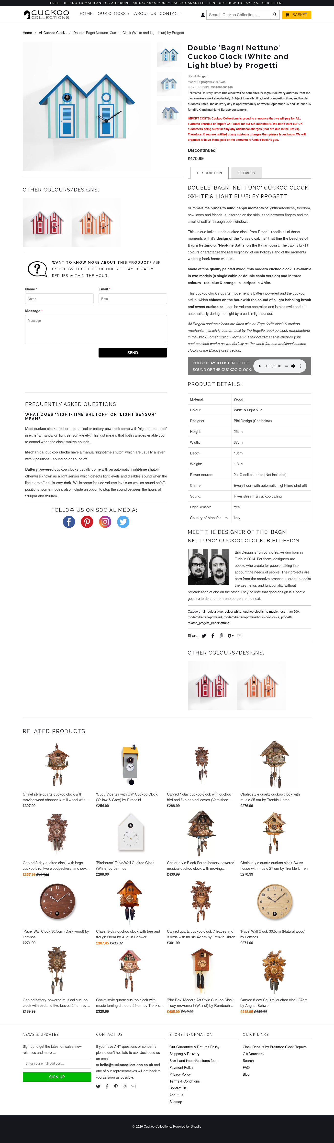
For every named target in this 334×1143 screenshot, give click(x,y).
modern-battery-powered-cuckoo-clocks (251, 617)
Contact (170, 14)
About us (176, 1094)
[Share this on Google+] (229, 635)
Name (31, 289)
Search (248, 1060)
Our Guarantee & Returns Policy (194, 1046)
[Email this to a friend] (238, 635)
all (204, 611)
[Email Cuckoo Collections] (133, 1086)
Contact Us (178, 1087)
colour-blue (215, 611)
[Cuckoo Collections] (48, 14)
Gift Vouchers (253, 1053)
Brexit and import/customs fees (193, 1060)
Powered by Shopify (187, 1126)
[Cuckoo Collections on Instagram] (125, 1086)
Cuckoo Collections (157, 1126)
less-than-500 (289, 611)
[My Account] (203, 16)
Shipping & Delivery (184, 1053)
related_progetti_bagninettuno (208, 622)
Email (104, 289)
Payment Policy (181, 1067)
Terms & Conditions (184, 1081)
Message (34, 310)
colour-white (233, 611)
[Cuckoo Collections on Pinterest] (116, 1086)
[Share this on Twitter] (203, 635)
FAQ (246, 1067)
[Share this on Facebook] (212, 635)
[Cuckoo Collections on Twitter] (98, 1086)
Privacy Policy (180, 1074)
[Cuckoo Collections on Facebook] (107, 1086)
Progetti (202, 76)
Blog (246, 1074)
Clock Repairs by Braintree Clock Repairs (275, 1046)
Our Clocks (114, 13)
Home (86, 14)
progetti (286, 617)
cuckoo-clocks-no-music (260, 611)
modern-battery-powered (205, 617)
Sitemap (175, 1101)
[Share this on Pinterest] (221, 635)
